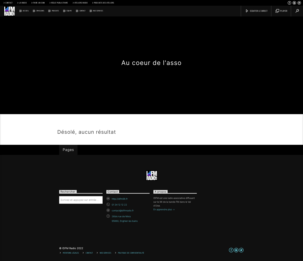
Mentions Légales (71, 253)
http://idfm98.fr (120, 198)
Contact (9, 3)
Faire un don (39, 3)
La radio (23, 3)
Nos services (98, 10)
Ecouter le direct (258, 11)
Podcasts (55, 10)
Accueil (26, 10)
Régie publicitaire (59, 3)
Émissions (40, 10)
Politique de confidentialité (131, 253)
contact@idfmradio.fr (123, 210)
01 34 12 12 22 (119, 204)
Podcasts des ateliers (104, 3)
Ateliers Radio (81, 3)
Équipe (69, 10)
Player (283, 11)
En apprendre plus (162, 209)
